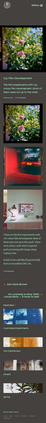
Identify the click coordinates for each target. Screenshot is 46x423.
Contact (24, 416)
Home (5, 416)
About (11, 416)
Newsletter (6, 418)
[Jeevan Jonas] (7, 5)
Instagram (31, 416)
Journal (17, 416)
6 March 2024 (8, 97)
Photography (21, 97)
